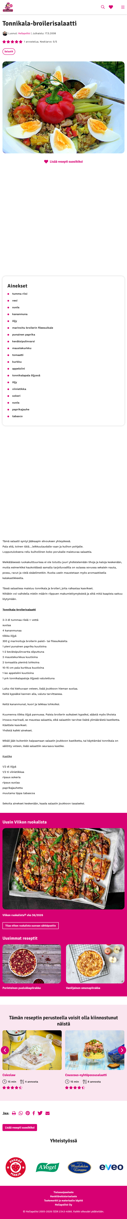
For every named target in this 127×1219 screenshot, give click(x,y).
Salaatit (8, 51)
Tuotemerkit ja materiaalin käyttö (63, 1200)
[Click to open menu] (123, 7)
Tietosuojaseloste (64, 1192)
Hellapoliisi (24, 33)
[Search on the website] (103, 7)
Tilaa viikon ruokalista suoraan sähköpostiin (30, 925)
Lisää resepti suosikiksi (20, 1127)
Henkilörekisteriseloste (63, 1196)
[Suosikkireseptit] (111, 7)
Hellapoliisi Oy (63, 1204)
